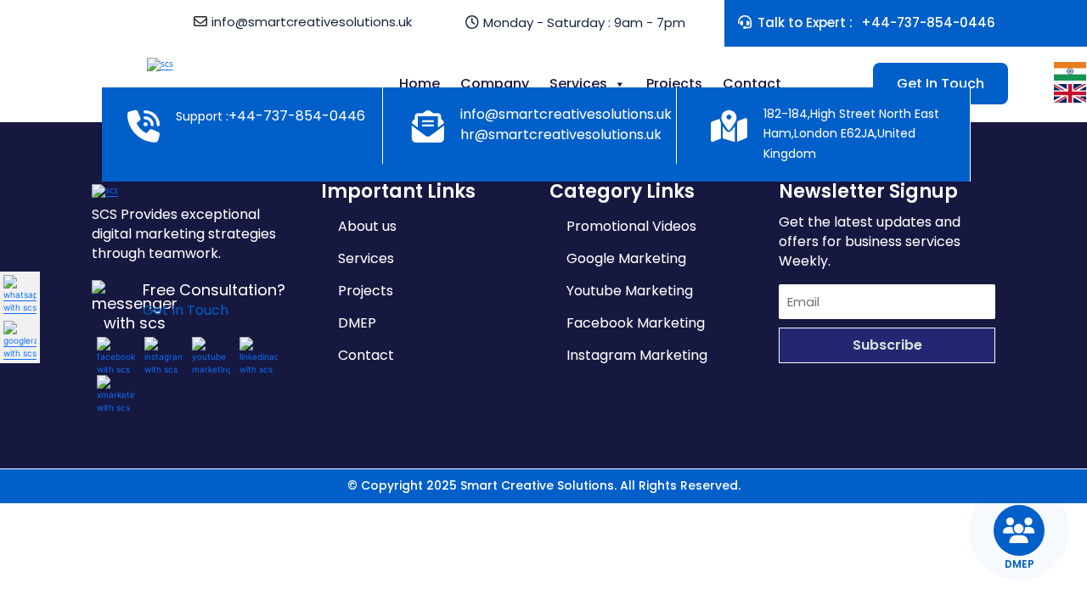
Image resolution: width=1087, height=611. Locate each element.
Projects (674, 83)
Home (419, 83)
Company (494, 83)
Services (578, 83)
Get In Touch (940, 83)
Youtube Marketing (629, 290)
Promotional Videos (631, 226)
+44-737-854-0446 (928, 22)
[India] (1070, 70)
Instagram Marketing (636, 355)
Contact (752, 83)
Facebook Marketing (635, 323)
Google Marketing (626, 258)
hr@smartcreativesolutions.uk (561, 134)
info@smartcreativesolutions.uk (311, 22)
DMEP (357, 323)
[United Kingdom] (1070, 92)
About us (367, 226)
